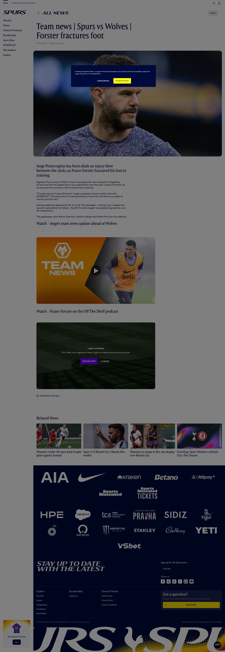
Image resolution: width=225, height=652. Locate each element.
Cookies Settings (103, 80)
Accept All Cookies (122, 81)
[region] (113, 76)
